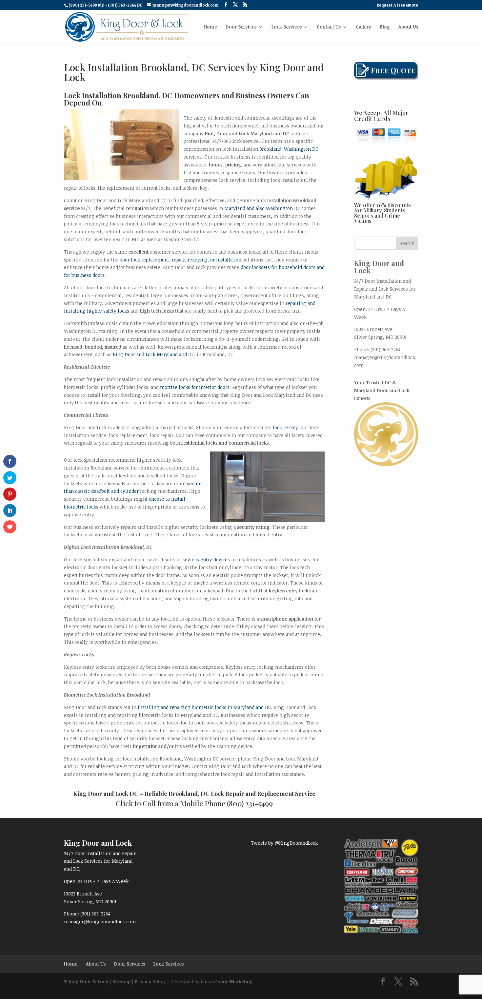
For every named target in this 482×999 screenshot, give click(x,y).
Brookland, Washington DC (288, 149)
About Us (408, 27)
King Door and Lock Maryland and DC (153, 354)
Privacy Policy (150, 981)
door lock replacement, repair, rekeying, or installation (180, 260)
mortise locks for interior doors (195, 387)
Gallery (363, 27)
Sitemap (121, 981)
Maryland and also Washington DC (262, 208)
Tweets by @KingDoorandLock (284, 843)
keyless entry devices (206, 559)
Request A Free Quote (397, 5)
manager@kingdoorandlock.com (100, 921)
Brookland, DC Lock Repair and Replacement (231, 793)
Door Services (241, 27)
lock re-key (285, 427)
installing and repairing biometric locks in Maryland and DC (204, 707)
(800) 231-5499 (250, 803)
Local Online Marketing (227, 981)
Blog (385, 27)
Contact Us (329, 27)
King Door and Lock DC (105, 793)
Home (210, 27)
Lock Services (286, 27)
